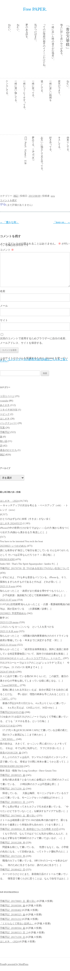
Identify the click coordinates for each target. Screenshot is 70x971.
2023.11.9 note (7, 586)
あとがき (5, 405)
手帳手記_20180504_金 (12, 928)
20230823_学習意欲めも (13, 613)
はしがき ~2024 (9, 500)
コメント (7, 249)
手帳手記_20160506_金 (12, 905)
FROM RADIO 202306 (11, 766)
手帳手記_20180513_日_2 (14, 802)
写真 (2, 427)
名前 (2, 291)
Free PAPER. (35, 9)
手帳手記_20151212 (10, 919)
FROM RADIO (7, 559)
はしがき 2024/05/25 (11, 523)
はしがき (5, 418)
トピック (5, 414)
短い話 (3, 441)
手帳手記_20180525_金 (12, 775)
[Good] (4, 204)
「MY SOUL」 (7, 739)
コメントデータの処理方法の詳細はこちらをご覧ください (34, 360)
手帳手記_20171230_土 (12, 788)
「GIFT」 (5, 698)
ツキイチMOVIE (9, 409)
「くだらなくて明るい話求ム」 (17, 923)
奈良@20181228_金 (10, 752)
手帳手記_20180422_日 (12, 869)
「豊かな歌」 (9, 222)
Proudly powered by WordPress (14, 964)
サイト (4, 320)
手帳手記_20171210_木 (12, 856)
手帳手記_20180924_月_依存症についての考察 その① (29, 829)
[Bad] (1, 204)
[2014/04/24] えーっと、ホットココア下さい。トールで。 (31, 658)
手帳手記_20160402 (10, 910)
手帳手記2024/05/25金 (12, 712)
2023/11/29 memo (9, 622)
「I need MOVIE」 (9, 685)
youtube (4, 400)
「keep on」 (61, 222)
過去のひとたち (8, 450)
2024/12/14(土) (8, 725)
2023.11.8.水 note (9, 631)
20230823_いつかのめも (13, 545)
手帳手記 (5, 432)
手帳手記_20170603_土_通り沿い (18, 815)
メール (4, 305)
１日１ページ (7, 396)
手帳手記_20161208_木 (12, 842)
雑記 (15, 195)
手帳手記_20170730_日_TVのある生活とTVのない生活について (34, 568)
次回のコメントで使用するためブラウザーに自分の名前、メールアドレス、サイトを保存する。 (34, 340)
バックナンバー (8, 423)
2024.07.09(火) (7, 671)
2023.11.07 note (8, 599)
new (53, 195)
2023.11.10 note (8, 644)
